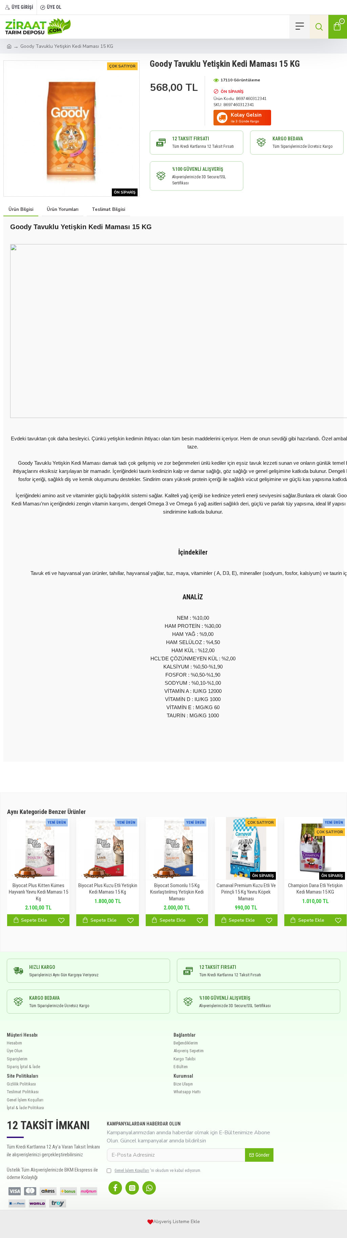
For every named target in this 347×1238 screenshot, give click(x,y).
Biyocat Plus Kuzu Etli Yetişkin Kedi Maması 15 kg (107, 888)
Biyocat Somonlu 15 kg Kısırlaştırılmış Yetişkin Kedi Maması (177, 892)
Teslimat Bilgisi (108, 209)
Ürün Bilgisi (20, 209)
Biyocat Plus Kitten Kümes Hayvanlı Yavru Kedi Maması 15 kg (38, 892)
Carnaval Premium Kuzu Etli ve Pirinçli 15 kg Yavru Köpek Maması (246, 892)
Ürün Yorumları (62, 209)
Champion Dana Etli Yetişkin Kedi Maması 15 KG (315, 888)
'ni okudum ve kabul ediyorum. (158, 1170)
